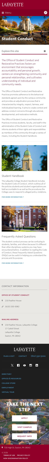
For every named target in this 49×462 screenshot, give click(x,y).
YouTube (24, 365)
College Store (8, 383)
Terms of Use (9, 455)
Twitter (12, 365)
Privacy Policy (23, 455)
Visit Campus (24, 427)
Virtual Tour (8, 392)
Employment (8, 387)
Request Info (24, 436)
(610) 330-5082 (12, 306)
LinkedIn (37, 365)
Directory (7, 374)
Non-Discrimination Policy (15, 458)
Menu (8, 12)
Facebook (18, 365)
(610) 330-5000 (38, 356)
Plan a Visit (9, 356)
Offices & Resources (11, 378)
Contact (23, 356)
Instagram (31, 365)
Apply (24, 418)
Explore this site (10, 51)
